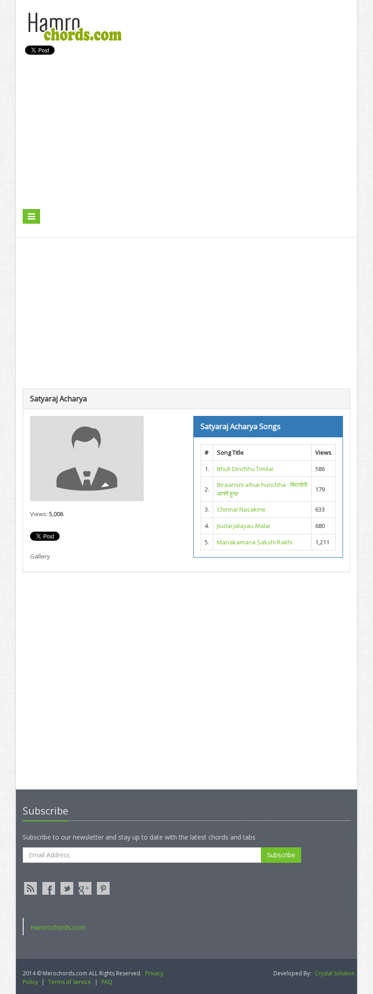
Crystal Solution (335, 973)
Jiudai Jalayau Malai (243, 526)
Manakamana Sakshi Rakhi (254, 542)
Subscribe (281, 855)
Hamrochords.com (58, 927)
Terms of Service (69, 982)
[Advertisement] (188, 141)
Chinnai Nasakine (241, 509)
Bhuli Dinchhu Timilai (245, 469)
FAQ (106, 982)
